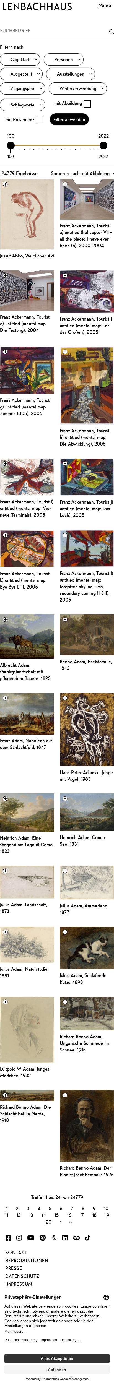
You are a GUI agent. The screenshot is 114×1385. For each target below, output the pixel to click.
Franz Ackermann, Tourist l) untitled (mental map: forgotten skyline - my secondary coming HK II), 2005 (86, 586)
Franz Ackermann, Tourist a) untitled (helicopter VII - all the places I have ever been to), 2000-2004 (86, 235)
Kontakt (16, 1252)
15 (56, 1215)
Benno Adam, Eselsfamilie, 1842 (86, 664)
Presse (14, 1268)
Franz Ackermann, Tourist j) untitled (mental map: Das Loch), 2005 (86, 508)
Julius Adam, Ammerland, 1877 (84, 909)
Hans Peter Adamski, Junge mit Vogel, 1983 (86, 775)
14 (44, 1215)
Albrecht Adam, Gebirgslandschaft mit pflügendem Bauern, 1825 (25, 671)
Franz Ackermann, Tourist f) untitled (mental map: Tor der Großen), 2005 (87, 325)
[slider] (11, 145)
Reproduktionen (27, 1260)
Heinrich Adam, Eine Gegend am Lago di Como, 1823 (27, 844)
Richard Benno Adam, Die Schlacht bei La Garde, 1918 (25, 1113)
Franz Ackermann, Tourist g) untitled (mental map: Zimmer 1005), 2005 (25, 406)
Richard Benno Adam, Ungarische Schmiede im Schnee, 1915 (84, 1043)
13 (31, 1215)
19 (107, 1215)
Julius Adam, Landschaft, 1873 (23, 908)
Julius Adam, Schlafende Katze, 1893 (83, 978)
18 (94, 1215)
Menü (104, 5)
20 (48, 1222)
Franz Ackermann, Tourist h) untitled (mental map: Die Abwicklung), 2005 (84, 437)
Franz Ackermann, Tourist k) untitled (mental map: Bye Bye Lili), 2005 (25, 580)
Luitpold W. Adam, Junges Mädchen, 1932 (25, 1072)
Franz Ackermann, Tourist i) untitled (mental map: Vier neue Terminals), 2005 (26, 508)
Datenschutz (22, 1276)
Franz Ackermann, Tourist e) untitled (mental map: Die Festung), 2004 (25, 323)
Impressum (19, 1284)
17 (82, 1215)
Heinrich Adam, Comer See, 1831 (82, 840)
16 (69, 1215)
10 (106, 1208)
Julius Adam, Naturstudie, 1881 (24, 972)
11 (6, 1215)
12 (18, 1215)
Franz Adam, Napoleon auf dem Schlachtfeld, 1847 (26, 744)
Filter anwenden (69, 119)
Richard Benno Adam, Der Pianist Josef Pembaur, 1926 (87, 1171)
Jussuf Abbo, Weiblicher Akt (27, 256)
